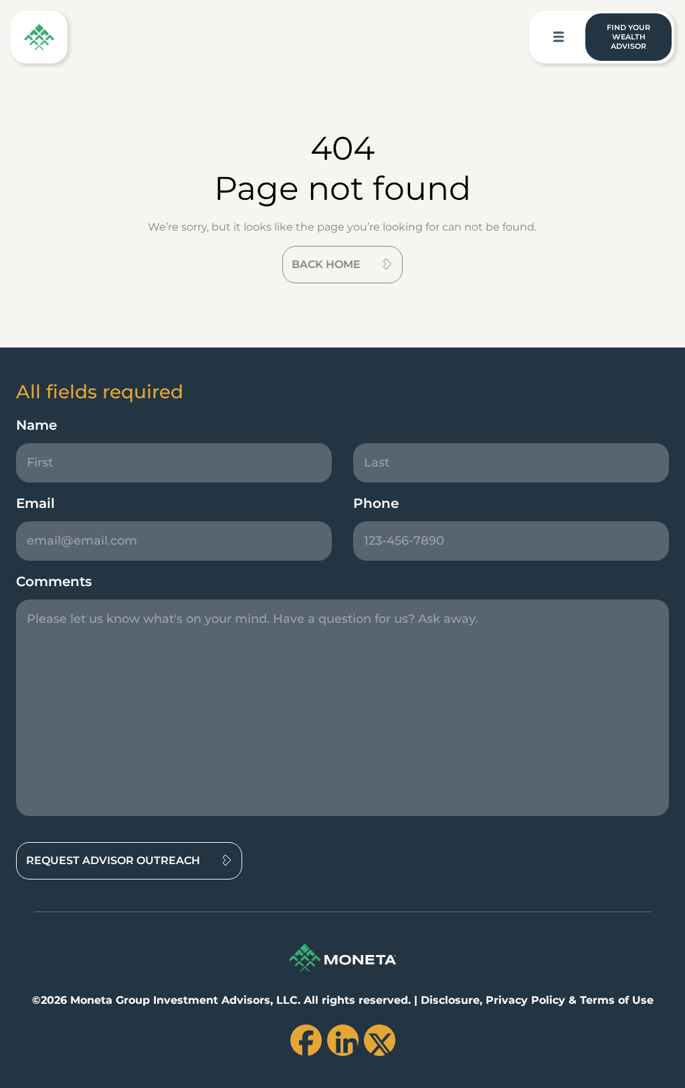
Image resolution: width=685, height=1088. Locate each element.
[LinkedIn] (343, 1040)
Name (36, 425)
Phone (376, 503)
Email (35, 503)
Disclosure (450, 1000)
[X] (379, 1040)
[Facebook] (306, 1040)
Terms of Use (617, 1000)
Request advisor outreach (113, 860)
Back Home (326, 264)
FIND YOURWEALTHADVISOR (628, 37)
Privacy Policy (525, 1000)
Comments (54, 581)
